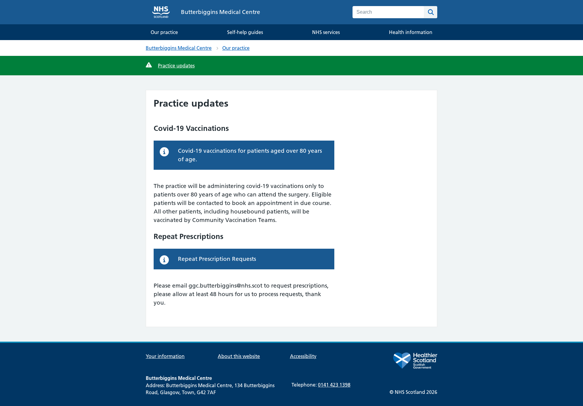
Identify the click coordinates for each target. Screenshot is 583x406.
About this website (239, 356)
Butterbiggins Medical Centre (179, 48)
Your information (165, 356)
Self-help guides (245, 32)
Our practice (164, 32)
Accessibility (303, 356)
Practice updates (176, 66)
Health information (410, 32)
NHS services (326, 32)
